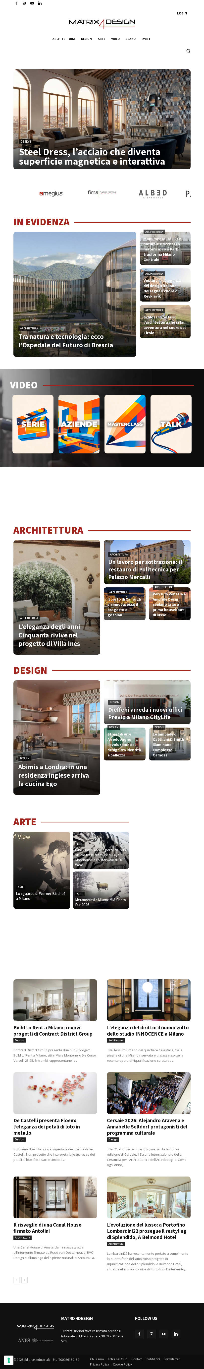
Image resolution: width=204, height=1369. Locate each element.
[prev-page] (16, 1280)
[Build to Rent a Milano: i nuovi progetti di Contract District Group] (55, 1000)
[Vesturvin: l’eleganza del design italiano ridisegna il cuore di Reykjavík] (165, 285)
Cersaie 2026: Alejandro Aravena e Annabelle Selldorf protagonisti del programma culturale (147, 1126)
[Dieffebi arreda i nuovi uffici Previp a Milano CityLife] (147, 702)
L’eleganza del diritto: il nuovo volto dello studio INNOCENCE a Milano (148, 1030)
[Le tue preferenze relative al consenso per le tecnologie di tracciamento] (8, 1360)
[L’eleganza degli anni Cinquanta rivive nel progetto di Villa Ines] (56, 597)
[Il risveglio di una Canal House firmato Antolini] (55, 1197)
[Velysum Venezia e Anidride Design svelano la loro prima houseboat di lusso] (170, 603)
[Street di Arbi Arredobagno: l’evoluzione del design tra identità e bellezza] (125, 744)
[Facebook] (16, 3)
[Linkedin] (176, 1334)
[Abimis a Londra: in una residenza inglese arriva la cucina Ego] (56, 737)
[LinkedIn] (40, 3)
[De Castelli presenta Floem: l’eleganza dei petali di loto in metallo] (55, 1093)
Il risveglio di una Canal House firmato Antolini (47, 1227)
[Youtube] (32, 3)
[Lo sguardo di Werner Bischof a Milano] (41, 870)
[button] (188, 51)
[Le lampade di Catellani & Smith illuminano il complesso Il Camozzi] (170, 744)
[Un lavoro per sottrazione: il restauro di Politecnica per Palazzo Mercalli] (147, 562)
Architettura (29, 328)
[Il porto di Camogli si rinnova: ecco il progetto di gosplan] (125, 603)
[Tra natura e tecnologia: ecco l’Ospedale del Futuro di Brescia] (74, 294)
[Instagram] (24, 3)
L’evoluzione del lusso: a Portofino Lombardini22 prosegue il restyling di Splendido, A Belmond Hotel (146, 1231)
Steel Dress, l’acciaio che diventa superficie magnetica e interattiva (92, 156)
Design (26, 141)
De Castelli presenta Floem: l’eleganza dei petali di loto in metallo (46, 1126)
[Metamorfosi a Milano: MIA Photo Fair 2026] (101, 890)
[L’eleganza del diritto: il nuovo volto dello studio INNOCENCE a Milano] (149, 1000)
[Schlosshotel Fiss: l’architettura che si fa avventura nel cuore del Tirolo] (165, 321)
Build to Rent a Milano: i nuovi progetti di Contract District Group (53, 1030)
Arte (21, 887)
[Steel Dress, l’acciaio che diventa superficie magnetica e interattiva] (102, 119)
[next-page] (24, 1280)
